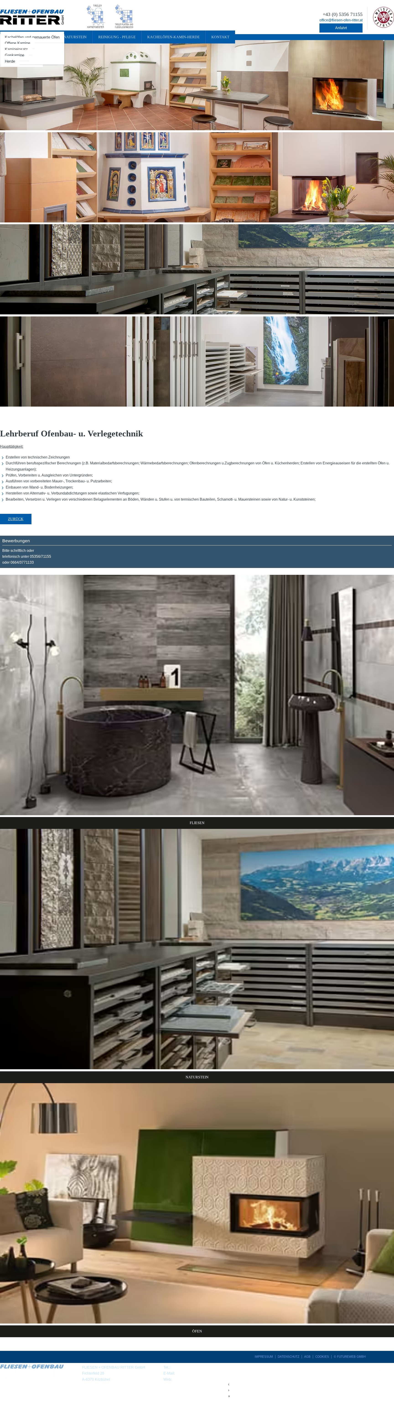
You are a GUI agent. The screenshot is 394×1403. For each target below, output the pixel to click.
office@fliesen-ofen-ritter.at (197, 1373)
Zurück (15, 519)
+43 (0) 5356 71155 (186, 1367)
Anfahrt (341, 28)
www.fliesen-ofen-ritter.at (193, 1379)
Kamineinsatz (16, 49)
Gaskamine (14, 55)
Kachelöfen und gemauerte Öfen (32, 37)
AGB (307, 1356)
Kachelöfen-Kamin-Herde (173, 37)
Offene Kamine (17, 43)
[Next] (308, 228)
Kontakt (220, 37)
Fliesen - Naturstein (66, 37)
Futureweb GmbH (351, 1356)
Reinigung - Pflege (117, 37)
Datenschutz (288, 1356)
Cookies (322, 1356)
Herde (10, 61)
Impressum (264, 1356)
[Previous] (86, 228)
